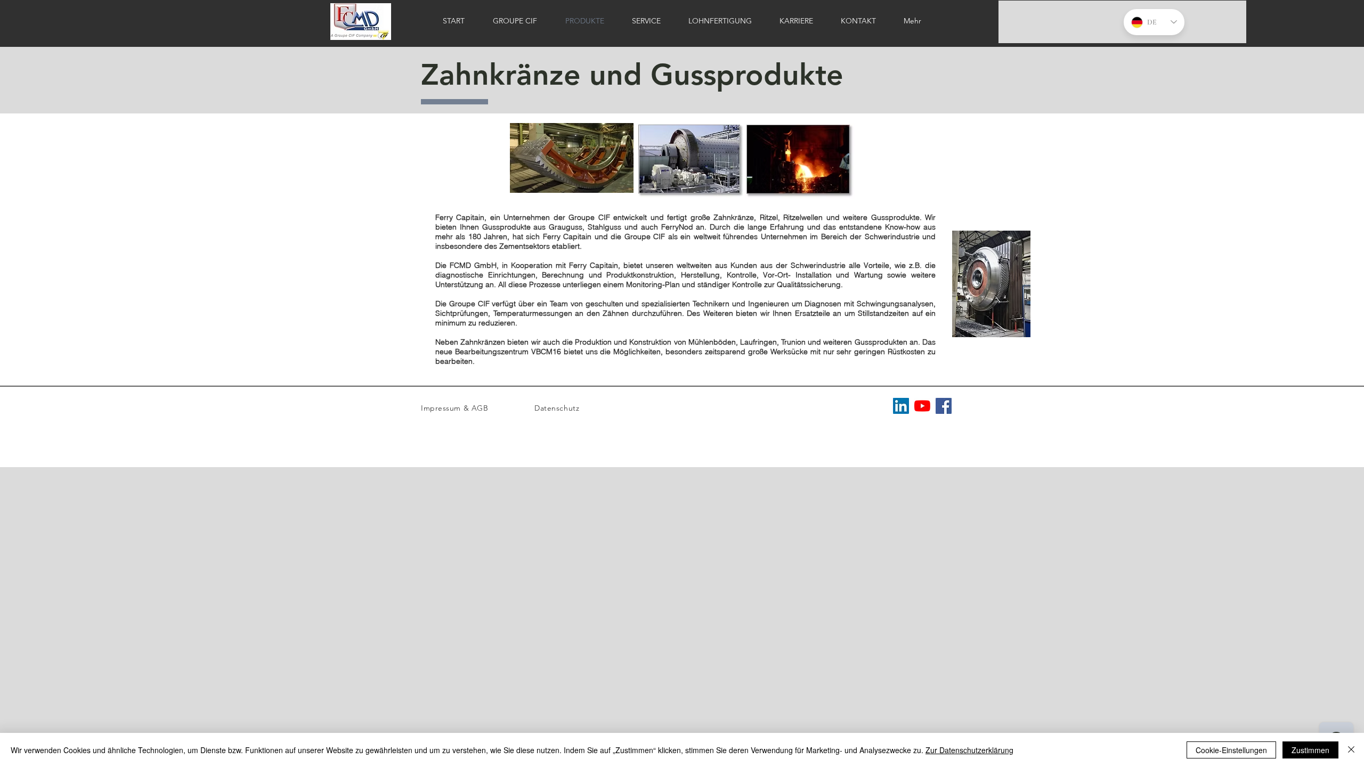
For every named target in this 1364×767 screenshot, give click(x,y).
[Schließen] (1351, 749)
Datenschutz (556, 408)
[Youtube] (922, 406)
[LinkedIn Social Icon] (901, 406)
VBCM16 (547, 351)
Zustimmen (1310, 750)
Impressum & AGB (454, 408)
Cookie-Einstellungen (1231, 750)
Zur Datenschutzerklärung (969, 750)
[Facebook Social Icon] (944, 406)
